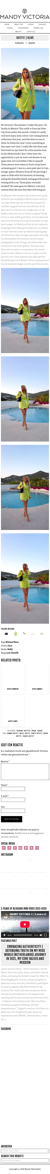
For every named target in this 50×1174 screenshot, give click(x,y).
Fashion (20, 731)
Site (3, 807)
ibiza (22, 733)
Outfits (27, 731)
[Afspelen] (4, 935)
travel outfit (28, 736)
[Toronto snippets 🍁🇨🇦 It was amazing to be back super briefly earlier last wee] (9, 881)
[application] (25, 924)
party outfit (36, 733)
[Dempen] (41, 935)
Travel (40, 731)
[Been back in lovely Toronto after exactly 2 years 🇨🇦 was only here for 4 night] (24, 881)
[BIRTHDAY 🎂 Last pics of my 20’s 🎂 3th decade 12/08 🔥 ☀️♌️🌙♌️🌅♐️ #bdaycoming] (40, 881)
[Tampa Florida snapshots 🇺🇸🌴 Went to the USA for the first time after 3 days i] (40, 897)
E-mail (5, 796)
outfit (27, 733)
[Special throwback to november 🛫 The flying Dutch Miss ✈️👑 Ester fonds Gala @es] (40, 865)
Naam (4, 785)
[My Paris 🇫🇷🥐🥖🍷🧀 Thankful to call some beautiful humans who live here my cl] (9, 897)
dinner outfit (12, 733)
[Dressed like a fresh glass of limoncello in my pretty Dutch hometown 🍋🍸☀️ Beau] (9, 865)
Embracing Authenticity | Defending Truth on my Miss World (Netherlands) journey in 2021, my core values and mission (25, 955)
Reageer (32, 43)
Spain (34, 731)
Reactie (5, 761)
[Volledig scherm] (45, 935)
